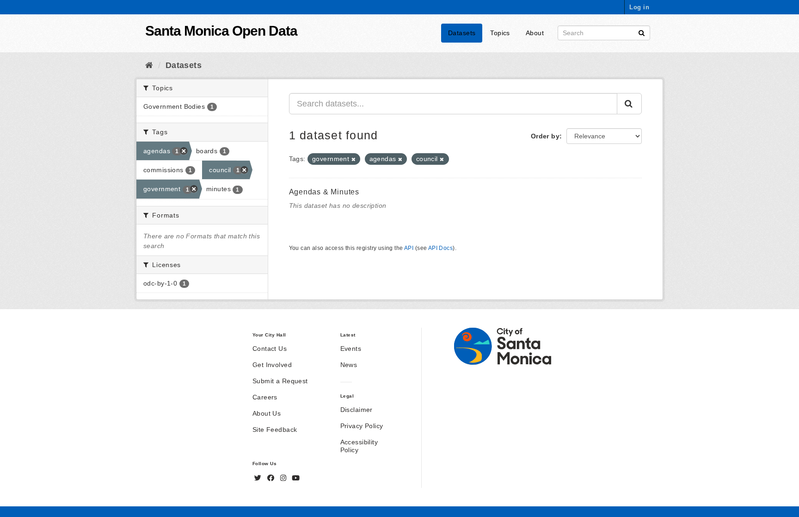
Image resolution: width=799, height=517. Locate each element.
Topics (500, 33)
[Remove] (353, 159)
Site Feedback (274, 429)
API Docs (440, 248)
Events (351, 348)
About (535, 33)
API (408, 248)
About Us (266, 413)
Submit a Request (280, 381)
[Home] (149, 65)
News (348, 364)
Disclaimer (356, 409)
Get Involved (272, 364)
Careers (264, 397)
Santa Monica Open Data (221, 30)
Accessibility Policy (359, 446)
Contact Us (269, 348)
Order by (545, 136)
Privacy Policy (361, 426)
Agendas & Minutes (324, 192)
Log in (639, 7)
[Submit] (641, 32)
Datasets (461, 33)
